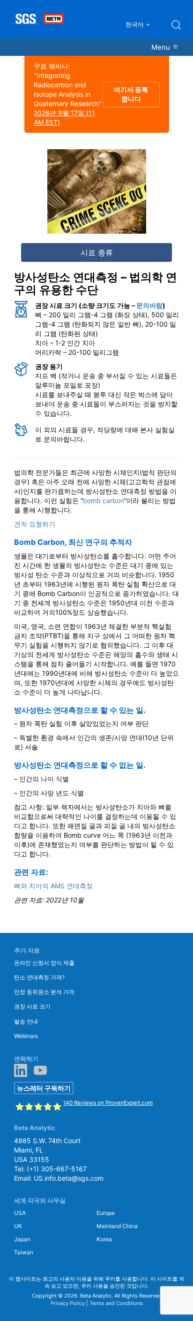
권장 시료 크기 (32, 1006)
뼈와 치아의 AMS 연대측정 (53, 886)
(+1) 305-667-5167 (57, 1169)
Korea (104, 1239)
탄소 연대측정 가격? (39, 977)
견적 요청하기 (34, 524)
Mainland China (117, 1225)
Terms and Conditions (116, 1303)
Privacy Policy (68, 1303)
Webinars (26, 1035)
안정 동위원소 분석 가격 (44, 991)
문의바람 (149, 305)
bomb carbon (103, 500)
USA (20, 1212)
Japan (22, 1239)
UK (18, 1225)
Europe (105, 1212)
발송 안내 (26, 1021)
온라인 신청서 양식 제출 (44, 962)
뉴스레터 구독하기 (44, 1088)
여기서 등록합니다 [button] (131, 94)
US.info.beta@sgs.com (69, 1178)
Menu (161, 47)
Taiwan (23, 1252)
